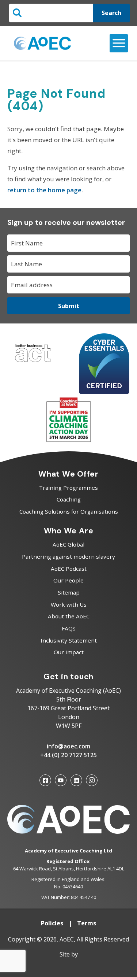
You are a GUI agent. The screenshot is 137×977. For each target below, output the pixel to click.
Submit (68, 306)
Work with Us (69, 604)
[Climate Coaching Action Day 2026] (68, 440)
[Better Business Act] (33, 363)
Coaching (69, 499)
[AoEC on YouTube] (60, 780)
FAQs (69, 628)
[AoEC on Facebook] (45, 780)
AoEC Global (68, 544)
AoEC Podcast (69, 568)
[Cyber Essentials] (104, 392)
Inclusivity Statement (69, 640)
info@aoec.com (68, 746)
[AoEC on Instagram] (92, 780)
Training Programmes (68, 487)
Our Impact (69, 652)
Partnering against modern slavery (68, 556)
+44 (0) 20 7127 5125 (68, 755)
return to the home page (44, 190)
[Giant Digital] (68, 966)
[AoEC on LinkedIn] (76, 780)
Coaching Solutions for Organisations (68, 511)
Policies (52, 923)
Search (111, 13)
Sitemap (69, 592)
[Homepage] (42, 43)
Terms (86, 923)
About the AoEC (69, 616)
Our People (68, 580)
